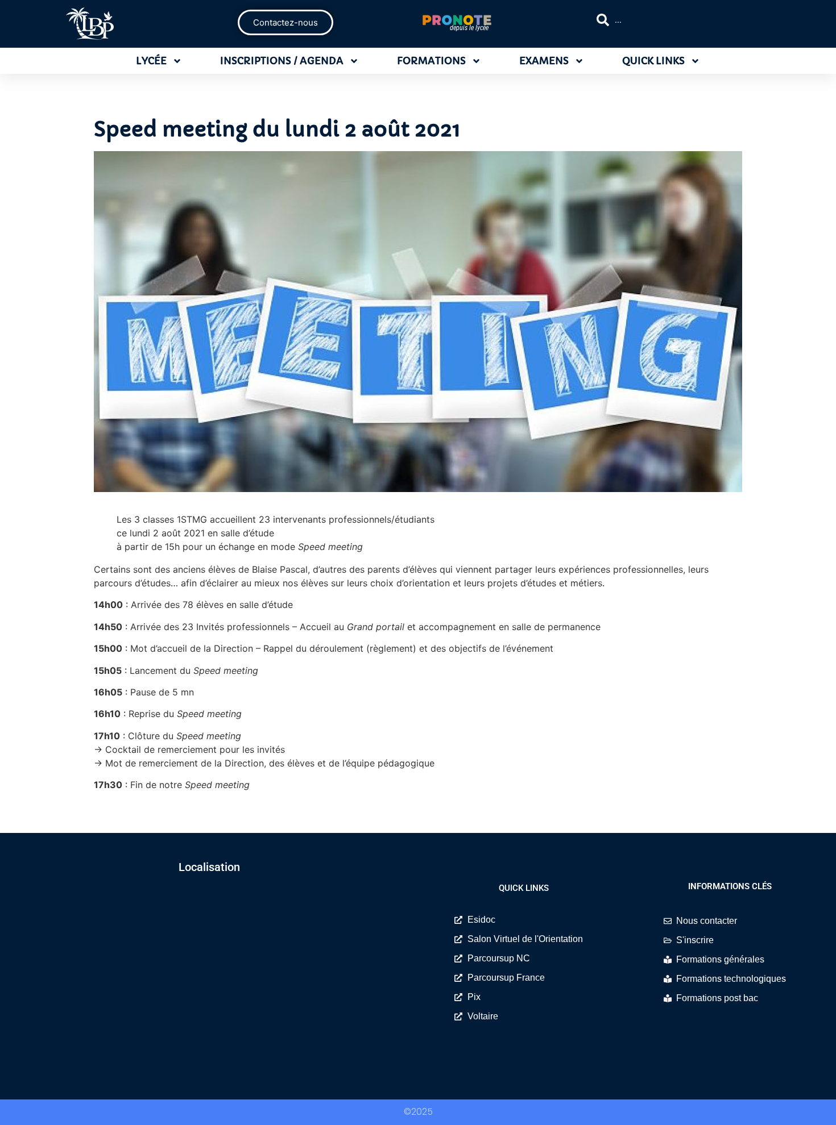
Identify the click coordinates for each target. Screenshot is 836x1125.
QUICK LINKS (653, 61)
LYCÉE (151, 61)
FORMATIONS (431, 61)
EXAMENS (544, 61)
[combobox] (688, 20)
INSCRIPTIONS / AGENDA (281, 61)
